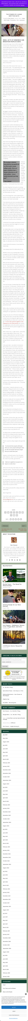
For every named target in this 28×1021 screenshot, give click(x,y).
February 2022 (6, 889)
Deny (14, 1011)
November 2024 (7, 773)
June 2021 (5, 917)
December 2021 (6, 896)
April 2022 (5, 882)
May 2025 (5, 752)
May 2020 (5, 962)
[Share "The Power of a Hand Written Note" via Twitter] (8, 512)
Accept (14, 1007)
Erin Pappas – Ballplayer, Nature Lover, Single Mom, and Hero (13, 626)
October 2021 (6, 903)
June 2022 (5, 875)
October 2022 (6, 861)
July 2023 (5, 829)
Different (13, 722)
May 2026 (5, 738)
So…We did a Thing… (8, 687)
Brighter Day (6, 699)
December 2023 (6, 811)
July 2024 (5, 787)
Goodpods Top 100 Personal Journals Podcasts (14, 676)
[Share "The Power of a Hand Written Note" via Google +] (11, 512)
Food (4, 985)
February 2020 (6, 973)
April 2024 (5, 797)
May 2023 (5, 836)
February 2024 (6, 805)
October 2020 (6, 945)
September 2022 (7, 864)
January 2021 (6, 934)
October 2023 (6, 819)
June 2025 (5, 748)
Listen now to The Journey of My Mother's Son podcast (14, 679)
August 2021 (6, 910)
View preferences (14, 1015)
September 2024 (7, 780)
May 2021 (5, 920)
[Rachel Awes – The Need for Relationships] (14, 575)
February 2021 (6, 931)
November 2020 (7, 941)
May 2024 (5, 794)
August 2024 (6, 784)
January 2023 (6, 850)
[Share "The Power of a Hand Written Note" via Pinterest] (16, 512)
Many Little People (7, 992)
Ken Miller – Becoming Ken (9, 702)
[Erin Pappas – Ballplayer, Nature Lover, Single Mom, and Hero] (14, 616)
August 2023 (6, 826)
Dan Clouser (11, 18)
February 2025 (6, 762)
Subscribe (5, 666)
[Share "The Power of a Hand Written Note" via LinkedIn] (19, 512)
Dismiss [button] (22, 5)
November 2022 (7, 857)
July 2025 (5, 745)
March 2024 (6, 801)
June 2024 (5, 790)
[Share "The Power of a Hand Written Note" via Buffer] (22, 512)
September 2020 (7, 948)
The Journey (13, 20)
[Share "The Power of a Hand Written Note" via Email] (14, 515)
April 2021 (5, 924)
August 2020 (6, 952)
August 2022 (6, 868)
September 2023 (7, 822)
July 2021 (5, 913)
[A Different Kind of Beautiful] (14, 637)
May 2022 (5, 878)
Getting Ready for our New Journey (12, 605)
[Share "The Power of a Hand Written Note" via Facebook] (5, 512)
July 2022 (5, 871)
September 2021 (7, 906)
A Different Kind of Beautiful (12, 646)
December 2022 (6, 854)
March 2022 (6, 885)
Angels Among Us (14, 726)
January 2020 (6, 976)
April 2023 (5, 840)
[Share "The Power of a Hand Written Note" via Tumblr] (14, 512)
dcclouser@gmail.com (8, 499)
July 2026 (5, 734)
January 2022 (6, 892)
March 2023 (6, 843)
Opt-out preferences (13, 1018)
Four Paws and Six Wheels (9, 988)
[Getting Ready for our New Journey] (14, 596)
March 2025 (6, 759)
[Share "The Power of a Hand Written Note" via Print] (16, 515)
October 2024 (6, 776)
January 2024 (6, 808)
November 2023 (7, 815)
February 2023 (6, 847)
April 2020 (5, 966)
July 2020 (5, 955)
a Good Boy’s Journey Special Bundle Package (14, 718)
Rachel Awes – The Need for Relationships (12, 584)
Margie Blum (6, 714)
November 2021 (7, 899)
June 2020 (5, 959)
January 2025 (6, 766)
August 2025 (6, 741)
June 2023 (5, 832)
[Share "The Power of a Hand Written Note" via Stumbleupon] (11, 515)
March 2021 (6, 927)
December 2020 (6, 938)
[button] (26, 994)
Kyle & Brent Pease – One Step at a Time (13, 690)
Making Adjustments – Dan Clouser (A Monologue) (12, 695)
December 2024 (6, 769)
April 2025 (5, 755)
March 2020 (6, 969)
